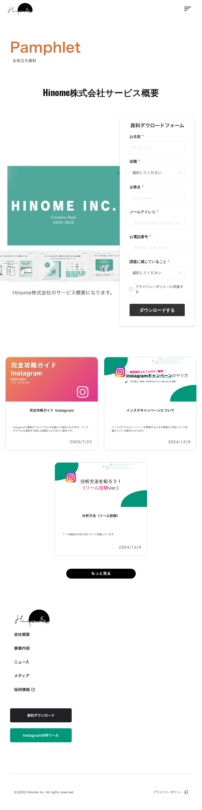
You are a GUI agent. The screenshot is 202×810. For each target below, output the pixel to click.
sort (187, 8)
